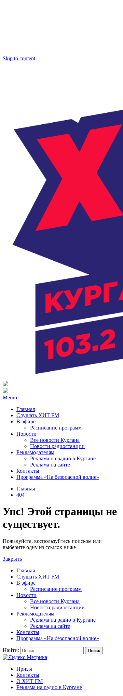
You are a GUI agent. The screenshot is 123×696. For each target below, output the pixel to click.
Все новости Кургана (55, 440)
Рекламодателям (35, 452)
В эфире (26, 421)
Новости (26, 434)
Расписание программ (56, 428)
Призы (24, 669)
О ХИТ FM (29, 681)
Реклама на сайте (50, 465)
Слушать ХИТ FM (37, 415)
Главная (25, 409)
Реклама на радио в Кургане (63, 458)
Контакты (27, 471)
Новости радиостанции (57, 446)
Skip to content (19, 58)
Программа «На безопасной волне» (57, 477)
